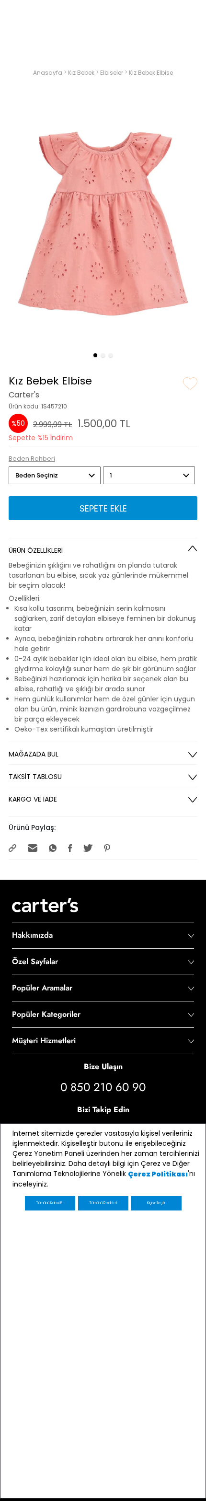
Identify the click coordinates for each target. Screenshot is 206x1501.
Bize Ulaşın (103, 1066)
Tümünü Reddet (103, 1203)
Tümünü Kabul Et (50, 1203)
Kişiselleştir (156, 1203)
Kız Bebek (82, 73)
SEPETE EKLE (103, 508)
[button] (95, 355)
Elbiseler (112, 73)
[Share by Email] (33, 847)
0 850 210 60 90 (103, 1087)
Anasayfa (48, 73)
